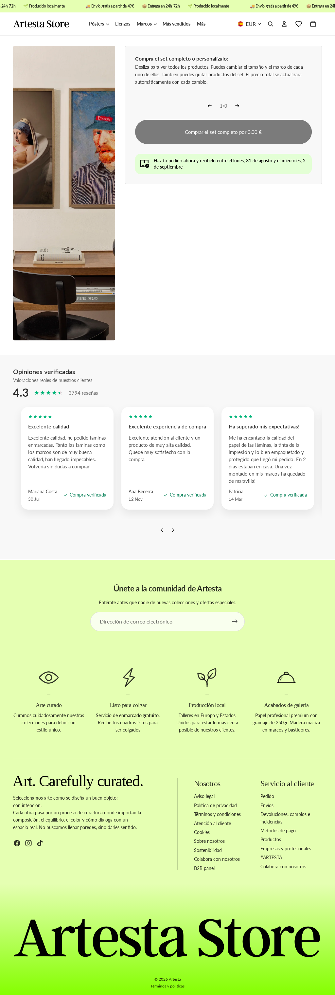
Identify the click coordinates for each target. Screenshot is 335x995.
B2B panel (204, 868)
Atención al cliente (212, 823)
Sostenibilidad (208, 850)
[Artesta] (47, 24)
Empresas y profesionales (285, 848)
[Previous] (210, 106)
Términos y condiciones (217, 814)
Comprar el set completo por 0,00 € (223, 132)
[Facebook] (17, 843)
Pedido (267, 796)
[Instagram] (28, 843)
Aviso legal (204, 796)
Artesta (175, 979)
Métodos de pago (278, 830)
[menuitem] (201, 24)
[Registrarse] (235, 621)
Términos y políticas (167, 986)
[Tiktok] (40, 843)
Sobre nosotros (209, 841)
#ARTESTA (271, 857)
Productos (270, 839)
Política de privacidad (215, 805)
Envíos (266, 805)
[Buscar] (270, 24)
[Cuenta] (284, 24)
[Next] (237, 106)
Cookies (202, 832)
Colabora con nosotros (217, 859)
